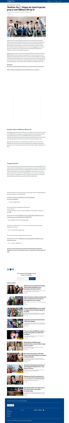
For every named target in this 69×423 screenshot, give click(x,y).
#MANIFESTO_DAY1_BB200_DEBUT (27, 197)
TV (53, 1)
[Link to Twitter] (38, 410)
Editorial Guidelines (9, 411)
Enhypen (35, 46)
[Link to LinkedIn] (43, 410)
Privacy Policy (9, 413)
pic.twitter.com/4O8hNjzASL (12, 199)
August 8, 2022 (17, 201)
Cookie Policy (9, 414)
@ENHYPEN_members (11, 217)
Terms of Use (8, 416)
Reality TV (49, 1)
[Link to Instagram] (36, 410)
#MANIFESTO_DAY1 (39, 215)
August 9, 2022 (21, 229)
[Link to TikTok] (41, 410)
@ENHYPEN (18, 217)
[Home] (11, 1)
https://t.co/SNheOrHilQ (26, 217)
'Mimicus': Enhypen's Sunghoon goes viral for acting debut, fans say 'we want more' (23, 69)
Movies (56, 1)
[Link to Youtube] (40, 410)
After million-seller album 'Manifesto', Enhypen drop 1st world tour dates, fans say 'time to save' (25, 66)
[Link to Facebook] (35, 410)
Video (60, 1)
